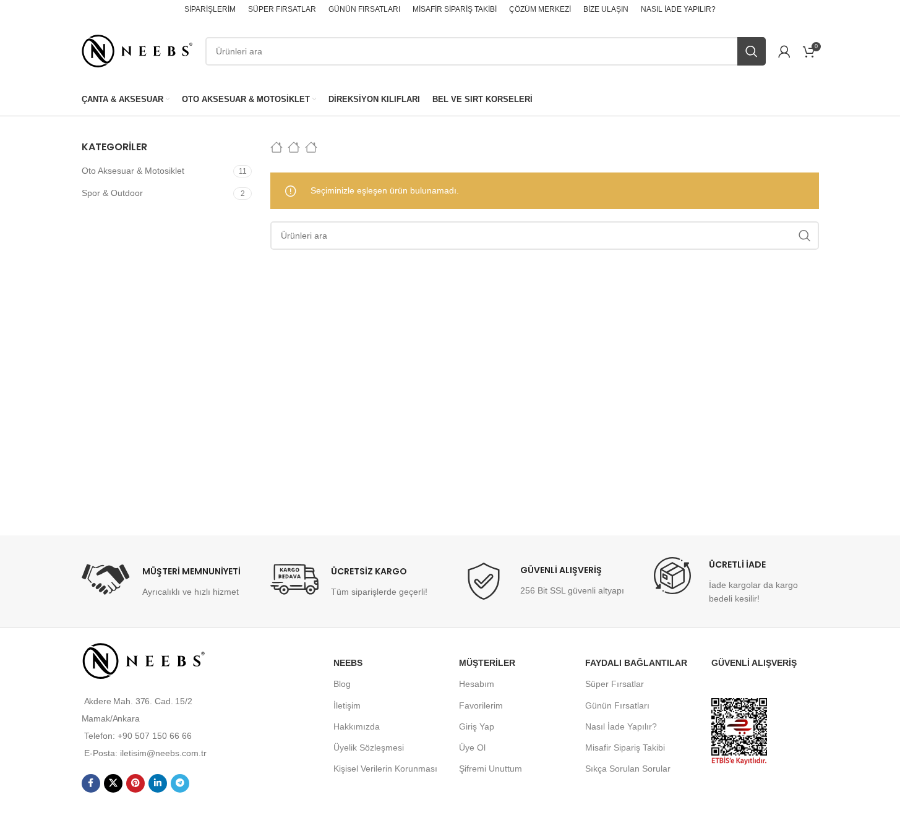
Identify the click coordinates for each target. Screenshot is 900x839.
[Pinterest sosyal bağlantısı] (135, 783)
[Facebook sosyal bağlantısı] (91, 783)
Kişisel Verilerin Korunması (385, 768)
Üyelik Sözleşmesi (368, 747)
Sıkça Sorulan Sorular (628, 768)
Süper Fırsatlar (614, 684)
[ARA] (751, 51)
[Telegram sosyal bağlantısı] (180, 783)
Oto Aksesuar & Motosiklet (133, 171)
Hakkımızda (356, 726)
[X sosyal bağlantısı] (113, 783)
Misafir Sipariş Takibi (625, 747)
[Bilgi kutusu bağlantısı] (161, 581)
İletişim (347, 705)
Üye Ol (472, 747)
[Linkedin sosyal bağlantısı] (157, 783)
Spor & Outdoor (112, 193)
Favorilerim (481, 705)
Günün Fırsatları (617, 705)
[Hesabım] (784, 51)
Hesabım (476, 684)
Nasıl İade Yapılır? (621, 726)
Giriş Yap (476, 726)
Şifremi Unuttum (490, 768)
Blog (342, 684)
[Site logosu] (137, 50)
